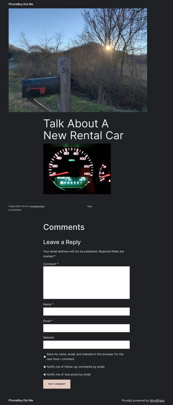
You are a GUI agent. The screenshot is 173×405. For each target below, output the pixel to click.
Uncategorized (37, 206)
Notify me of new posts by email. (69, 374)
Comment (51, 264)
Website (48, 337)
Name (48, 304)
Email (48, 321)
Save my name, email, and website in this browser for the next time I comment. (85, 356)
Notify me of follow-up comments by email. (76, 366)
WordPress (157, 400)
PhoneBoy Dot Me (21, 4)
